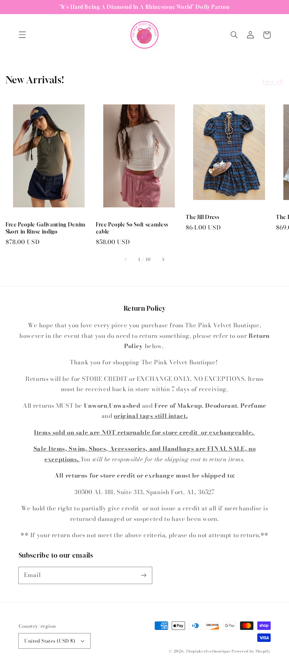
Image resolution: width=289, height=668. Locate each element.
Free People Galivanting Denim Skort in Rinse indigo (46, 228)
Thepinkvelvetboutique (208, 651)
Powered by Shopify (251, 651)
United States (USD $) (49, 640)
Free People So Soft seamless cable (132, 228)
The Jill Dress (202, 217)
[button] (22, 35)
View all (272, 81)
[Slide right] (163, 259)
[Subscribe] (143, 575)
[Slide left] (126, 259)
